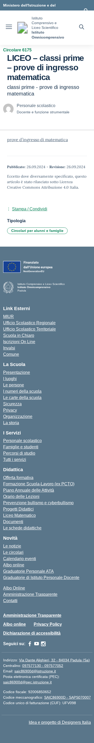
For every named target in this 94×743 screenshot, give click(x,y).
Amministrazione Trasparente (30, 594)
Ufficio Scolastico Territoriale (29, 329)
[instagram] (43, 643)
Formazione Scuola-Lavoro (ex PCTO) (38, 484)
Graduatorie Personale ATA (28, 571)
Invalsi (9, 348)
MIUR (8, 316)
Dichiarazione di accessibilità (32, 633)
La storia (11, 423)
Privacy (10, 410)
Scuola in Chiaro (18, 335)
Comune (11, 354)
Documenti (13, 521)
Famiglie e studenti (20, 447)
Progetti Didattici (18, 509)
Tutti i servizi (14, 459)
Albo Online (14, 588)
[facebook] (29, 643)
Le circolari (13, 552)
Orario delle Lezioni (21, 496)
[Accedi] (86, 10)
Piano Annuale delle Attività (28, 490)
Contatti (10, 600)
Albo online (13, 565)
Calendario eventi (19, 558)
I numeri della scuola (22, 391)
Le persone (13, 385)
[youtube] (36, 643)
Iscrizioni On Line (19, 341)
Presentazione (16, 372)
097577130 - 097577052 (42, 666)
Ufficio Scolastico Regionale (29, 323)
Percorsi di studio (19, 453)
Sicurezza (12, 404)
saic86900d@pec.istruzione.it (27, 682)
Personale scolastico (22, 440)
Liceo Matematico (19, 515)
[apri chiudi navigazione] (9, 27)
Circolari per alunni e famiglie (37, 231)
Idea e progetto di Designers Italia (60, 722)
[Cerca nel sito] (82, 27)
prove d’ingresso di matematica (37, 139)
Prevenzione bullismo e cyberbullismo (38, 503)
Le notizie (12, 546)
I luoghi (10, 378)
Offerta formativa (18, 477)
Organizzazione (17, 416)
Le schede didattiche (22, 528)
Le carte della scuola (22, 397)
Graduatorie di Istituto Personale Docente (41, 577)
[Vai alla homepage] (22, 28)
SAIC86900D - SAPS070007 (67, 697)
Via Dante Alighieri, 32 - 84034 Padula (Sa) (54, 660)
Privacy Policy (48, 624)
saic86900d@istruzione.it (35, 671)
